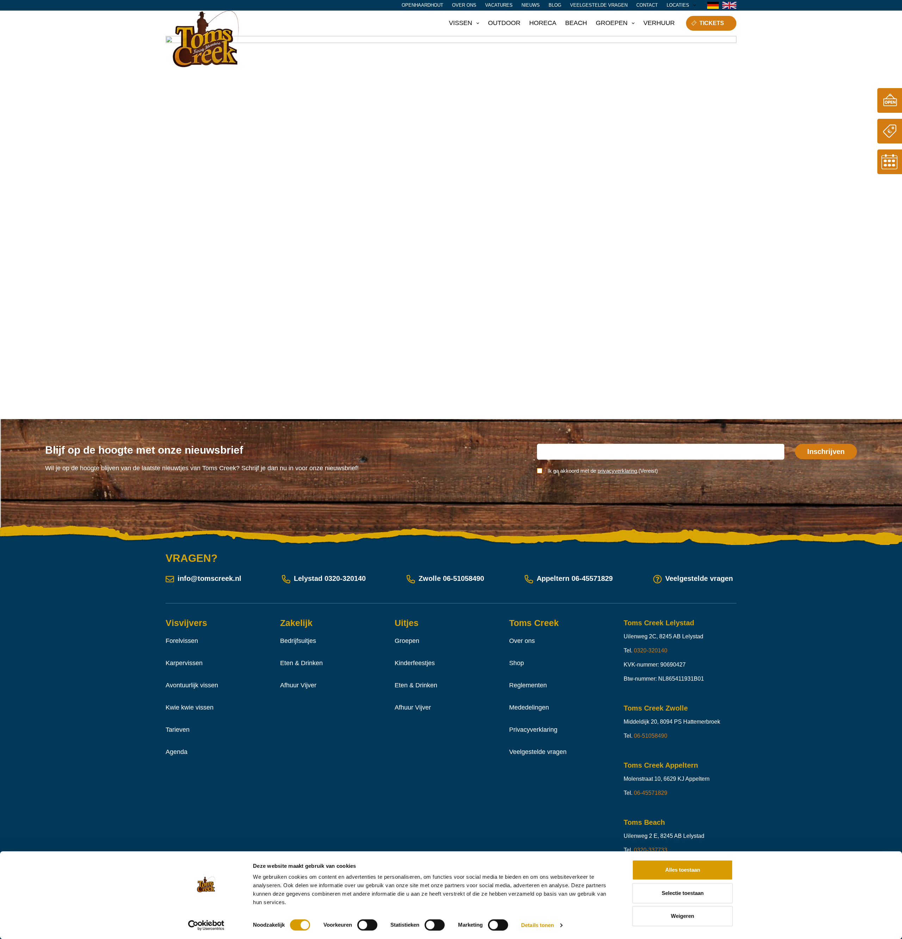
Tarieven (178, 729)
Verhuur (659, 22)
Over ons (464, 5)
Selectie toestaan (683, 893)
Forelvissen (182, 640)
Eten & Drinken (301, 663)
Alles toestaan (682, 870)
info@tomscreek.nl (209, 578)
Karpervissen (184, 663)
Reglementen (528, 685)
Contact (647, 5)
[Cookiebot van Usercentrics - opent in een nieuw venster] (206, 925)
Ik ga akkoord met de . (603, 471)
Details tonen (537, 925)
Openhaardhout (422, 5)
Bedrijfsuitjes (298, 640)
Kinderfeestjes (415, 663)
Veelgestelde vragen (599, 5)
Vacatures (499, 5)
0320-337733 (650, 850)
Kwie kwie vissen (190, 707)
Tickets (711, 23)
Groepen (612, 22)
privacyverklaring (617, 471)
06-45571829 (592, 578)
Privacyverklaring (533, 729)
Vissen (460, 22)
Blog (555, 5)
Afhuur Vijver (298, 685)
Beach (576, 22)
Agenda (176, 751)
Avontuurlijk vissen (192, 685)
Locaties (678, 5)
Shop (516, 663)
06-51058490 (463, 578)
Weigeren (682, 916)
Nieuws (530, 5)
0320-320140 (345, 578)
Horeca (542, 22)
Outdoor (504, 22)
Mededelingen (529, 707)
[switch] (367, 925)
